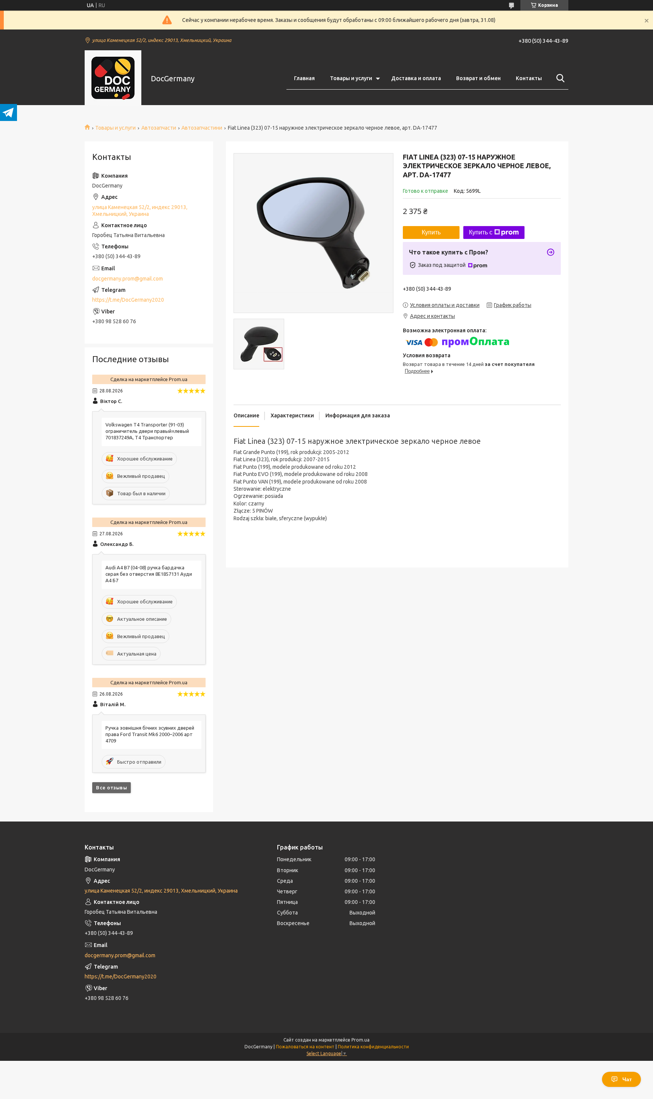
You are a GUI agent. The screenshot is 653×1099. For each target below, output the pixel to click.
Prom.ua (360, 1039)
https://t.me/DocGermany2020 (128, 300)
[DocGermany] (113, 78)
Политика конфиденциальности (373, 1046)
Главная (304, 78)
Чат (627, 1079)
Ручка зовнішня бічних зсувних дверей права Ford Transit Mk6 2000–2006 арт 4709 (149, 734)
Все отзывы (111, 787)
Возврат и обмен (478, 78)
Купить (431, 232)
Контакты (529, 78)
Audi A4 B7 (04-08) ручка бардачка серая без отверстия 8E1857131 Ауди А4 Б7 (148, 574)
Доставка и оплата (416, 78)
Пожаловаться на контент (305, 1046)
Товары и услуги (351, 78)
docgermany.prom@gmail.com (127, 279)
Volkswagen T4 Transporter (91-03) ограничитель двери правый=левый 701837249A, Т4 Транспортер (147, 431)
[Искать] (558, 78)
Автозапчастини (201, 128)
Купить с (480, 232)
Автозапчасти (158, 128)
